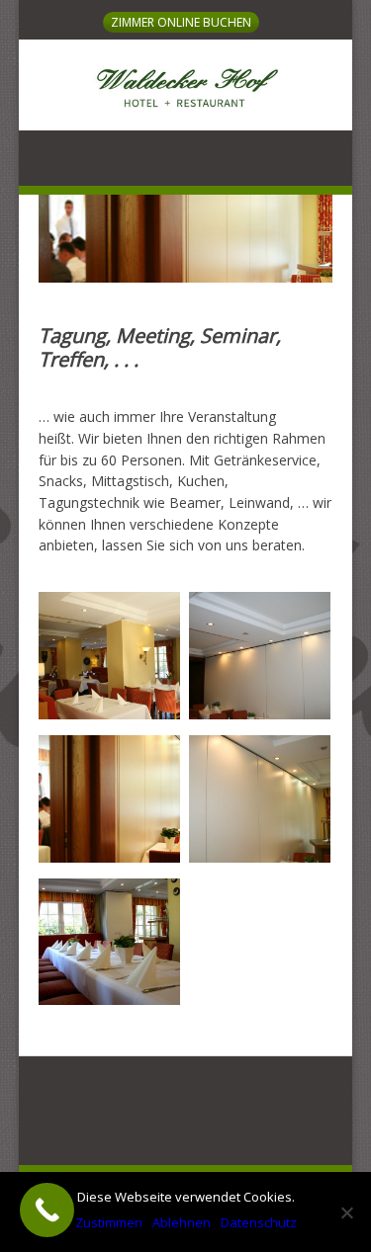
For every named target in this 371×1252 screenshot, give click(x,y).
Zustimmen (108, 1222)
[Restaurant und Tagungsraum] (109, 714)
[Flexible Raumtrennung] (259, 714)
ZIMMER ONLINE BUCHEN (181, 22)
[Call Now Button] (47, 1210)
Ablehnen (181, 1222)
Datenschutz (259, 1222)
